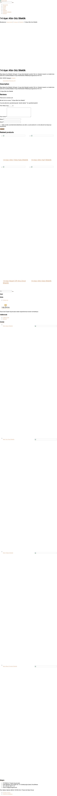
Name (2, 119)
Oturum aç (5, 300)
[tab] (6, 80)
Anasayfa (5, 5)
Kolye (4, 7)
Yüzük (4, 6)
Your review (3, 116)
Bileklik (5, 10)
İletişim (5, 13)
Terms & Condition (7, 794)
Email (2, 122)
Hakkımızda (6, 317)
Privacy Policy (6, 792)
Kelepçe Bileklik (7, 12)
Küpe (4, 9)
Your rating (3, 105)
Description (6, 80)
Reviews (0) (12, 80)
